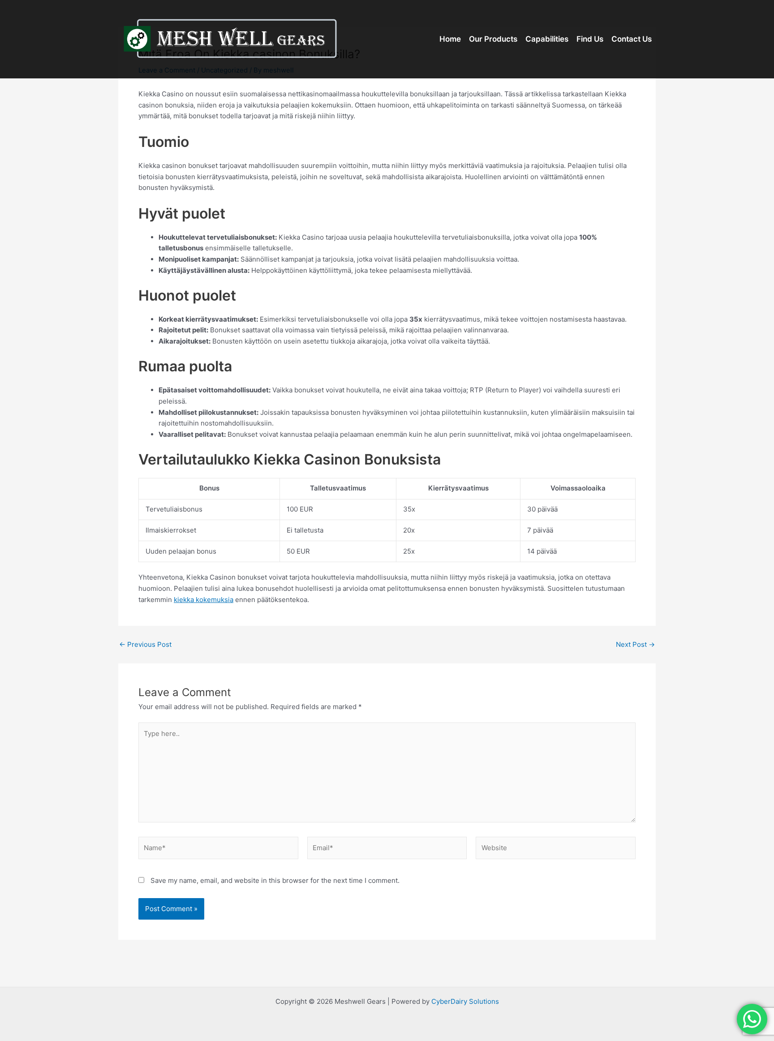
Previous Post (145, 644)
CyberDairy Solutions (465, 1001)
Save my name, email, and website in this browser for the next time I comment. (275, 880)
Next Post (635, 644)
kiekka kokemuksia (203, 599)
